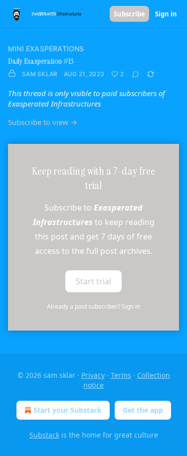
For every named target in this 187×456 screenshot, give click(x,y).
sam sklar (40, 74)
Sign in (166, 13)
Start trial (93, 281)
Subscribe (129, 13)
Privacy (93, 375)
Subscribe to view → (42, 122)
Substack (44, 435)
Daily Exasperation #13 (41, 61)
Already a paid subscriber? (93, 306)
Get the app (143, 410)
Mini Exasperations (46, 48)
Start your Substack (67, 410)
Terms (121, 375)
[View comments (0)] (135, 74)
